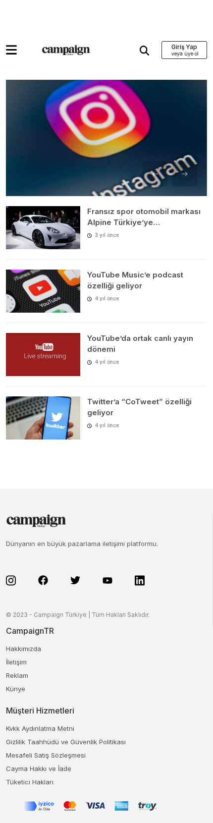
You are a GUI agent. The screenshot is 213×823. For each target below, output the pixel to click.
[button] (11, 50)
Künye (15, 689)
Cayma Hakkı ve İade (38, 768)
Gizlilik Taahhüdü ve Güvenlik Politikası (66, 742)
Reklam (17, 675)
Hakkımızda (23, 649)
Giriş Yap (184, 47)
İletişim (16, 662)
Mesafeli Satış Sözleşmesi (46, 755)
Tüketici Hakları (29, 782)
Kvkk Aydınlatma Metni (40, 728)
